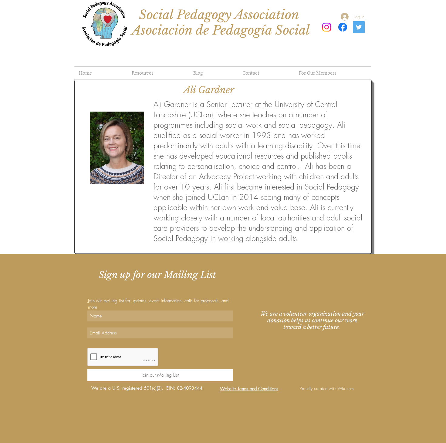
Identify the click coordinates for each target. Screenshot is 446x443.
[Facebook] (343, 27)
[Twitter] (359, 27)
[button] (332, 73)
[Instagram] (327, 27)
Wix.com (346, 388)
